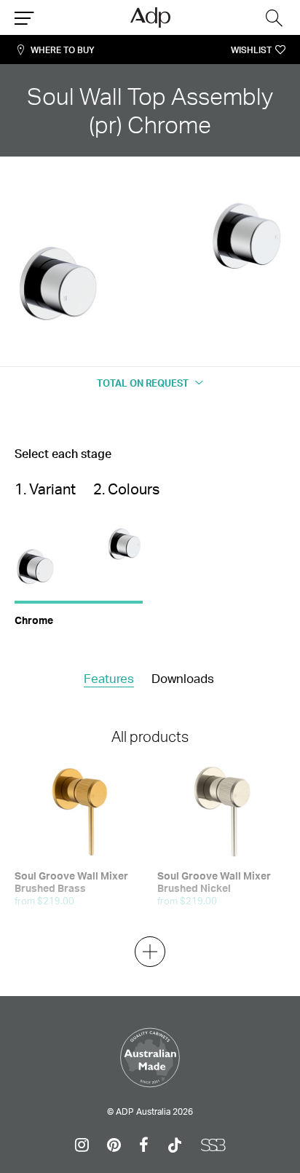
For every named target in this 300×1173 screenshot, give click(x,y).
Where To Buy (63, 49)
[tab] (109, 679)
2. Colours (126, 489)
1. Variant (45, 489)
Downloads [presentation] (182, 678)
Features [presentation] (109, 678)
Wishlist (251, 49)
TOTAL (143, 383)
